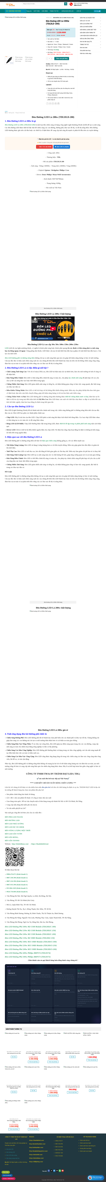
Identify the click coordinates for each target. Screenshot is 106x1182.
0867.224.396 (11, 881)
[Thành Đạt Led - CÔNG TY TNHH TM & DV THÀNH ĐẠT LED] (12, 5)
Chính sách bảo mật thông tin (87, 1146)
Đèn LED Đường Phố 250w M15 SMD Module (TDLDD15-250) (31, 945)
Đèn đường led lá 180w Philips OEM (33, 1054)
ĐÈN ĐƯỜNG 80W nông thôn (72, 1053)
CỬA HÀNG (45, 11)
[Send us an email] (57, 1170)
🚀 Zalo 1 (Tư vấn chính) (44, 146)
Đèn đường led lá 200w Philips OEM (53, 1054)
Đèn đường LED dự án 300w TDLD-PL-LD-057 (14, 1087)
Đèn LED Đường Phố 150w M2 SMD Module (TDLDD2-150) (30, 938)
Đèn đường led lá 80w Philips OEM (53, 1087)
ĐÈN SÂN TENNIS (12, 841)
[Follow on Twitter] (54, 1170)
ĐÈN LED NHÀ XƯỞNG (86, 26)
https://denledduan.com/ (36, 1158)
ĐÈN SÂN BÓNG (11, 837)
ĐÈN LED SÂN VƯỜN (13, 834)
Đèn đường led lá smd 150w (33, 1087)
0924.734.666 (11, 892)
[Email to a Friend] (53, 103)
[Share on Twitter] (50, 103)
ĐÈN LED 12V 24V (85, 21)
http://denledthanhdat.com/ (37, 1144)
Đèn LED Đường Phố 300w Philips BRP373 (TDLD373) (28, 957)
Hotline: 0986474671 (8, 1178)
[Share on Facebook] (47, 103)
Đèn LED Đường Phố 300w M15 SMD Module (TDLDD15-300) (31, 942)
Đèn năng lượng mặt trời (12, 1158)
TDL (63, 1180)
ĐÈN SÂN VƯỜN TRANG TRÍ (87, 32)
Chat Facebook (7, 1175)
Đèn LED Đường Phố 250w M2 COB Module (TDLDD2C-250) (30, 930)
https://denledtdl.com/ (36, 1154)
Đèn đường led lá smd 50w (92, 1087)
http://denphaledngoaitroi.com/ (38, 1151)
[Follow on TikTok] (51, 1170)
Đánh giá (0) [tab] (11, 112)
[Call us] (60, 1170)
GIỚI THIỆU (37, 11)
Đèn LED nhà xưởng (11, 1155)
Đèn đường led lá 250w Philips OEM (33, 1121)
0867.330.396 (11, 878)
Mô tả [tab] (6, 112)
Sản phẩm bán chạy (85, 50)
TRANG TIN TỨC (54, 11)
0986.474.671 (11, 874)
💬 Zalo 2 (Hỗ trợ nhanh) (62, 146)
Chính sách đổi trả (84, 1140)
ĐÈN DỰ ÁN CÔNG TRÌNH (87, 38)
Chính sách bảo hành (85, 1143)
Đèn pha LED (9, 1149)
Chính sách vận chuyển (86, 1151)
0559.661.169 (59, 1153)
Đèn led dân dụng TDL (86, 41)
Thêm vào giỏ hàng (62, 58)
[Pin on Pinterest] (55, 103)
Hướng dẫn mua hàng (85, 1148)
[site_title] (53, 1180)
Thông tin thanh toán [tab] (20, 112)
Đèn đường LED (10, 1152)
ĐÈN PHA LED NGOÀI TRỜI (87, 17)
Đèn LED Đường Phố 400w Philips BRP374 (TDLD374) (28, 953)
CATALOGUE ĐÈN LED (67, 11)
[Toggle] (100, 18)
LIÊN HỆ (78, 11)
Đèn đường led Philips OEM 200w (14, 1121)
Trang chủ (29, 11)
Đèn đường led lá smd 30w (14, 1053)
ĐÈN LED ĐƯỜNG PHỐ (86, 23)
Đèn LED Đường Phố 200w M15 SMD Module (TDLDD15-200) (31, 949)
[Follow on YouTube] (62, 1170)
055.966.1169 (11, 888)
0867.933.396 (11, 885)
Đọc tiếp (14, 1056)
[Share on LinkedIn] (58, 103)
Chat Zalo (5, 1172)
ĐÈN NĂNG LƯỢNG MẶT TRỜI (88, 29)
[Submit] (65, 3)
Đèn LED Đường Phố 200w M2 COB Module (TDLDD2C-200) (30, 934)
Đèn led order (83, 47)
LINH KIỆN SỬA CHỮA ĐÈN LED (88, 35)
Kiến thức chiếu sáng (85, 53)
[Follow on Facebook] (48, 1170)
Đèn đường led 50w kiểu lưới (72, 1087)
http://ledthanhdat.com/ (36, 1147)
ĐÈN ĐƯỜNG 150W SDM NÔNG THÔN (92, 1054)
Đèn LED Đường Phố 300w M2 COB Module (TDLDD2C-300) (30, 927)
